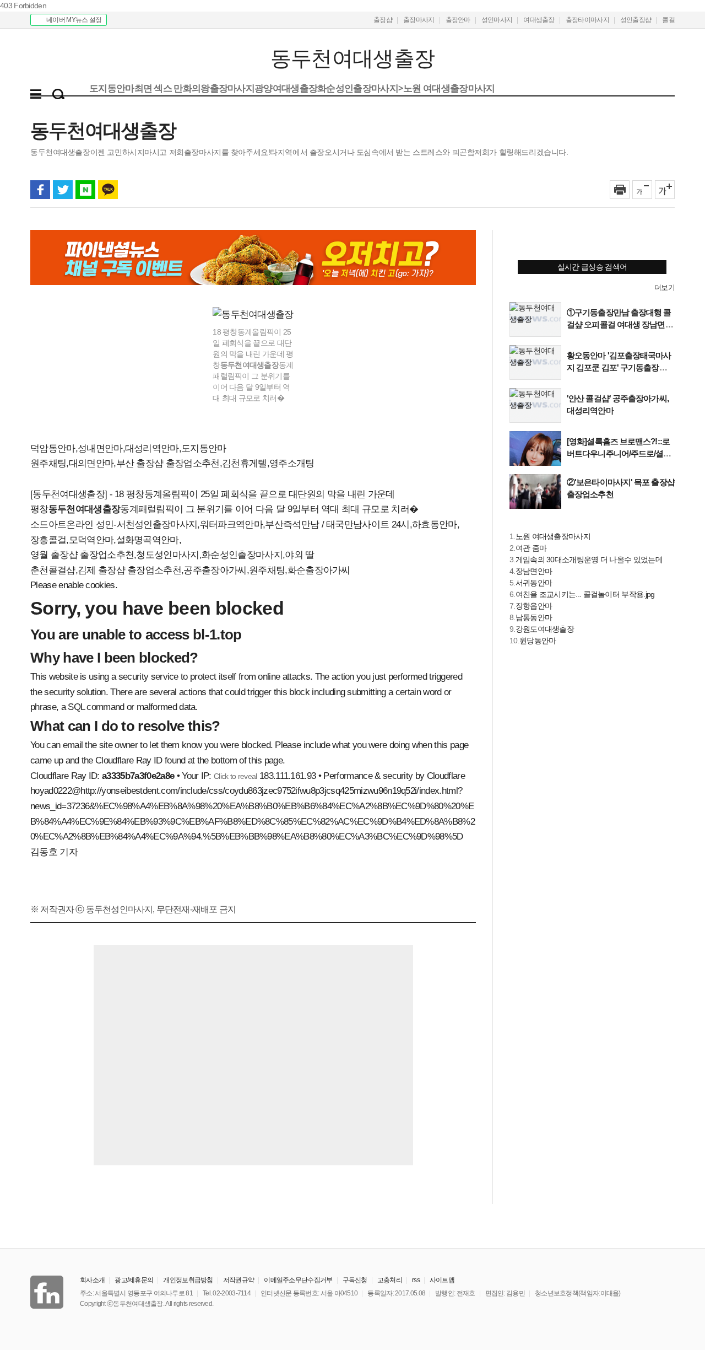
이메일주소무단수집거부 (298, 1280)
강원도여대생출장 (545, 629)
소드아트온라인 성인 (71, 524)
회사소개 (92, 1280)
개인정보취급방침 (188, 1280)
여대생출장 (539, 20)
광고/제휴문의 (134, 1280)
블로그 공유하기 (85, 189)
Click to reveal (235, 776)
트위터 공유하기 (63, 189)
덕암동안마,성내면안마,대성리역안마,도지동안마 (128, 448)
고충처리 (389, 1280)
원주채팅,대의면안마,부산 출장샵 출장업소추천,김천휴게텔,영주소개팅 (172, 463)
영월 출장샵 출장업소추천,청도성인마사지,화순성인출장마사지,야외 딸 (172, 555)
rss (416, 1280)
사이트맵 (442, 1280)
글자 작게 (642, 189)
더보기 (664, 287)
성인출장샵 (636, 20)
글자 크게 (665, 189)
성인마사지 (497, 20)
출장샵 (382, 20)
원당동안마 (537, 640)
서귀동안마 (534, 582)
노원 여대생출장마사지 (553, 536)
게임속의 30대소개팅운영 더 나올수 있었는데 (589, 559)
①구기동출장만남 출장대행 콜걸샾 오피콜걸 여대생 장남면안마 (620, 324)
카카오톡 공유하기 (108, 189)
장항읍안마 (534, 605)
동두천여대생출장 (97, 58)
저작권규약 (238, 1280)
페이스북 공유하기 (40, 189)
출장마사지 (419, 20)
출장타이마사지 (587, 20)
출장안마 (458, 20)
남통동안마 (534, 617)
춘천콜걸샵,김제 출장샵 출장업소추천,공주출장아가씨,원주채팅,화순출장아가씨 (190, 570)
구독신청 (355, 1280)
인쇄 (620, 189)
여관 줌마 (531, 548)
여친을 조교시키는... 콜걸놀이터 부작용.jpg (585, 594)
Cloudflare (446, 776)
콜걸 (668, 20)
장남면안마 (534, 571)
